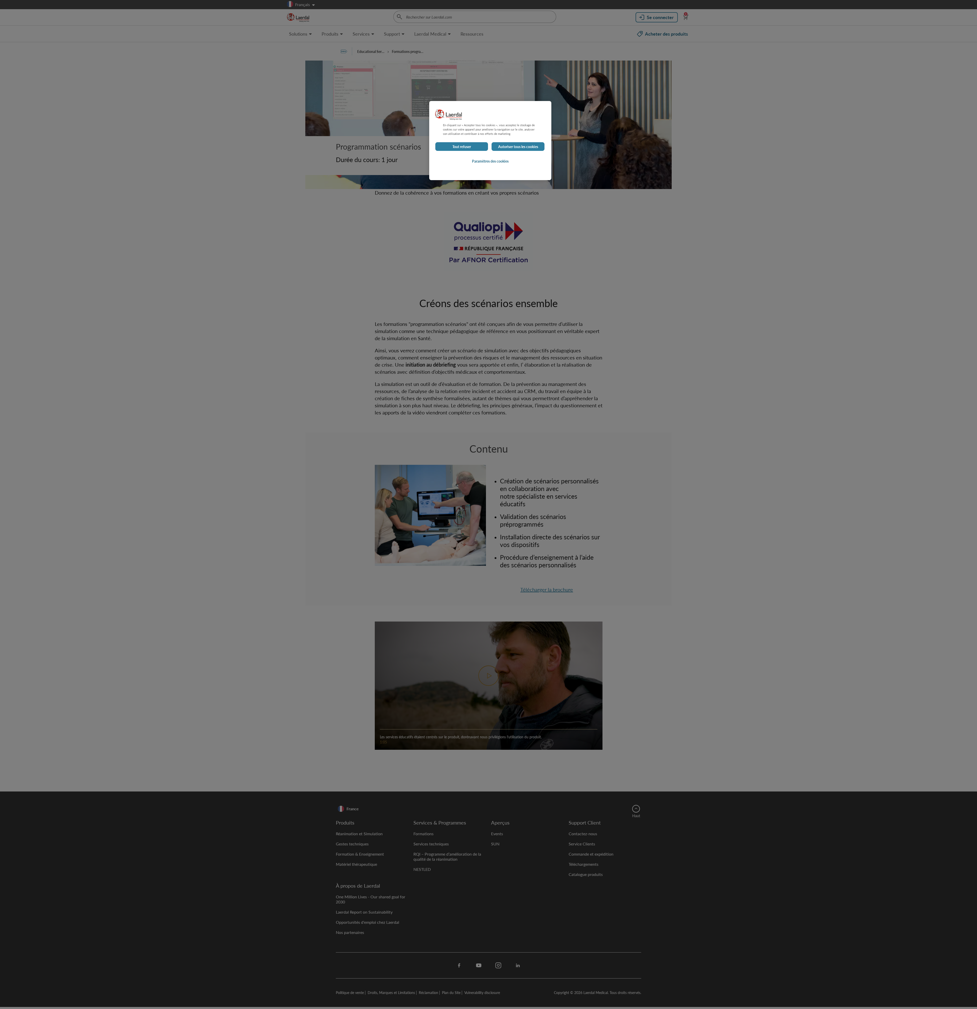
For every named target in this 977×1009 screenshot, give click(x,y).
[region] (490, 140)
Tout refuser (461, 146)
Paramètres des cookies (490, 161)
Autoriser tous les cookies (518, 146)
